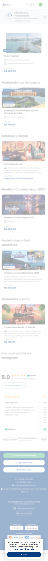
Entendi (24, 554)
